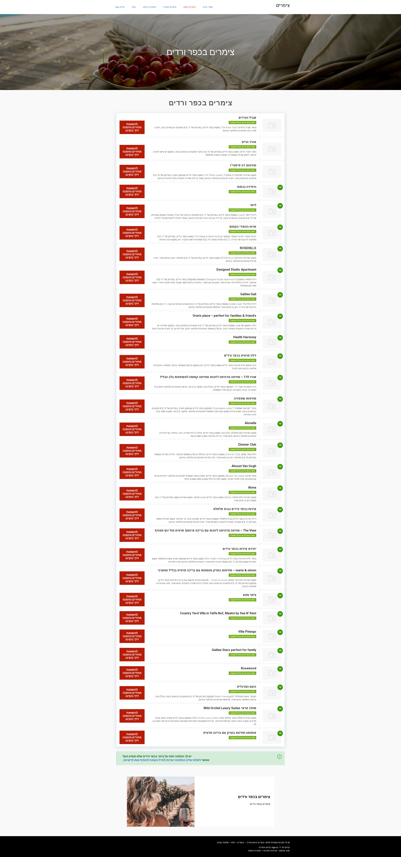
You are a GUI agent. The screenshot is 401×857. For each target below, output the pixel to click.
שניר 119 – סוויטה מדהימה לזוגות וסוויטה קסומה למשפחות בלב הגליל (208, 377)
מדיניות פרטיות (270, 850)
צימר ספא (249, 595)
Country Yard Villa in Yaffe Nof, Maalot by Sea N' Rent (218, 613)
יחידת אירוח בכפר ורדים (239, 549)
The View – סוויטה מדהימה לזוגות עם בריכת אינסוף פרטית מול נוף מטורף (205, 530)
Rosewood (248, 668)
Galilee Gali (248, 294)
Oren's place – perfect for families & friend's (224, 315)
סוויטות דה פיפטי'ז (243, 165)
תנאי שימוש (284, 850)
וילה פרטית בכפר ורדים (240, 355)
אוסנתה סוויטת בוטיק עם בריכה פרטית (229, 732)
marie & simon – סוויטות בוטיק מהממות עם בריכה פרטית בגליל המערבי (207, 570)
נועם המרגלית (246, 686)
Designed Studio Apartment (236, 269)
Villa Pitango (247, 631)
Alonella (250, 423)
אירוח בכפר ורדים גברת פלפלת (234, 509)
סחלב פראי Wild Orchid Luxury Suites (229, 708)
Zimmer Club (247, 444)
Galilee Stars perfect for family (234, 650)
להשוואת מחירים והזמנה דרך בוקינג (132, 127)
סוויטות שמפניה (245, 398)
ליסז (253, 205)
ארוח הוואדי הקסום (242, 226)
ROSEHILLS (248, 248)
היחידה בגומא (246, 187)
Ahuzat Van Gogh (244, 466)
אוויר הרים (249, 142)
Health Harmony (244, 337)
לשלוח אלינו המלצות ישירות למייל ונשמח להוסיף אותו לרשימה (162, 760)
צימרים (283, 5)
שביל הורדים (247, 117)
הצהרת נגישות (254, 850)
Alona (252, 487)
